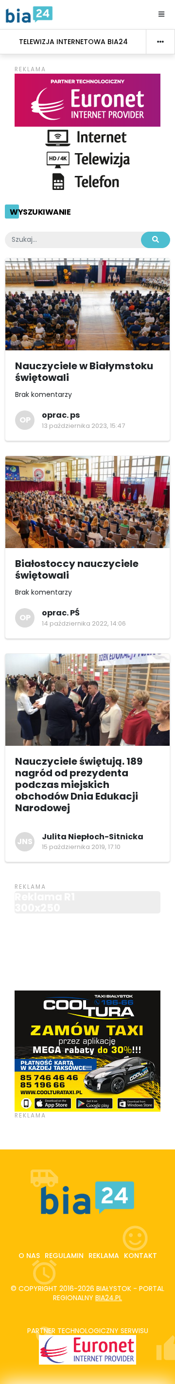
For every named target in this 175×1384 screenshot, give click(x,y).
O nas (29, 1255)
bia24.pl (108, 1298)
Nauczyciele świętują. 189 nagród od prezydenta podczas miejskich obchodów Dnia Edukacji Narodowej (78, 785)
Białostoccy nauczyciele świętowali (77, 569)
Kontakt (140, 1255)
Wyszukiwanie (40, 212)
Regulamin (64, 1255)
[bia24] (29, 14)
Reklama (103, 1255)
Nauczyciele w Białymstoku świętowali (84, 371)
